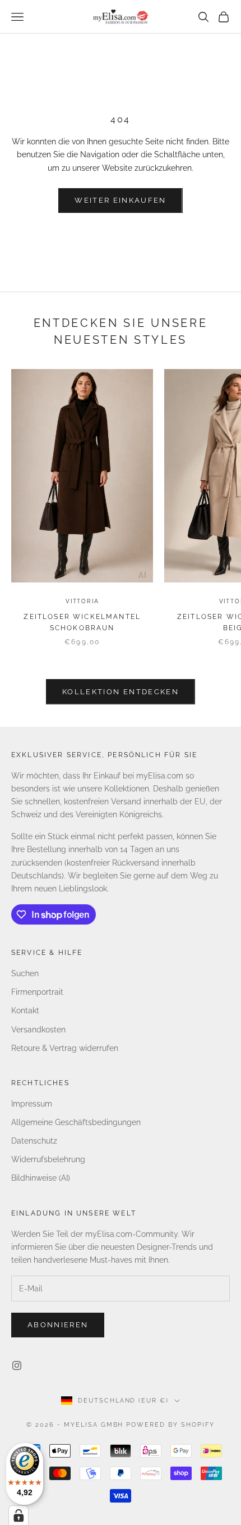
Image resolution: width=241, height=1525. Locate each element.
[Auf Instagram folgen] (16, 1365)
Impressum (31, 1103)
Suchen (25, 973)
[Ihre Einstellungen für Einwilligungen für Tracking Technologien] (18, 1515)
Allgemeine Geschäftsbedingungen (76, 1122)
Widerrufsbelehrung (48, 1159)
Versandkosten (38, 1029)
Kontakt (25, 1010)
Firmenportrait (37, 991)
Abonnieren (57, 1325)
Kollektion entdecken (120, 692)
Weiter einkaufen (120, 200)
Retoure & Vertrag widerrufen (64, 1048)
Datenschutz (34, 1140)
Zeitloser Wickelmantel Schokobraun (82, 622)
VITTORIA (82, 601)
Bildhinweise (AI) (40, 1177)
